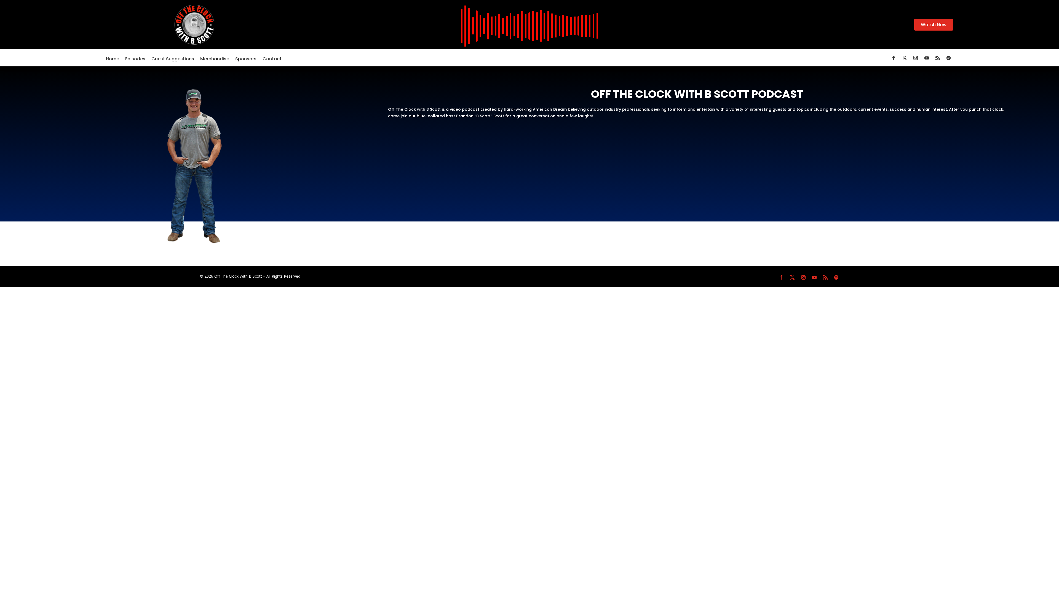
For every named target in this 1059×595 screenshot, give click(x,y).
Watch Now (933, 24)
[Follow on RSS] (937, 57)
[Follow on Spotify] (948, 57)
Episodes (135, 59)
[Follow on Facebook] (893, 57)
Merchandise (214, 59)
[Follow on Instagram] (915, 57)
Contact (272, 59)
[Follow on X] (904, 57)
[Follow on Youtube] (926, 57)
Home (112, 59)
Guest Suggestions (172, 59)
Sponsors (245, 59)
